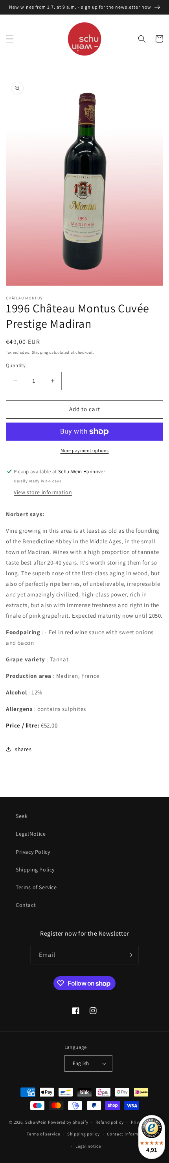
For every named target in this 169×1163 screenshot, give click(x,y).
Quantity (16, 365)
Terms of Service (36, 887)
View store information (43, 492)
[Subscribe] (129, 955)
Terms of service (43, 1134)
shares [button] (23, 749)
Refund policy (109, 1122)
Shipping (40, 352)
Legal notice (88, 1146)
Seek (22, 816)
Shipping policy (83, 1134)
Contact (26, 904)
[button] (9, 39)
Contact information (128, 1134)
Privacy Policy (33, 851)
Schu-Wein (36, 1122)
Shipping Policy (35, 869)
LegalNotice (31, 833)
